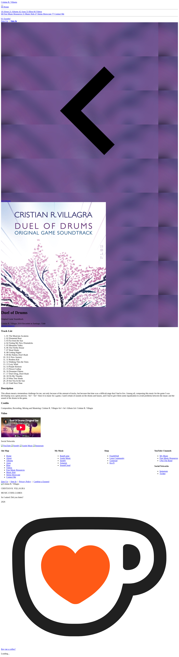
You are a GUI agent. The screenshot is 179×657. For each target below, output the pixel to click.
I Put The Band (166, 460)
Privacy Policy (25, 481)
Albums (9, 460)
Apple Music (65, 458)
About (9, 458)
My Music (164, 456)
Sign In (13, 21)
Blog (8, 465)
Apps (8, 463)
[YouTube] (6, 446)
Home (8, 456)
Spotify (63, 460)
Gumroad (113, 460)
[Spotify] (15, 446)
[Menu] (2, 5)
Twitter (163, 473)
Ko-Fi (112, 463)
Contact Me (11, 477)
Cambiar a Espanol (41, 481)
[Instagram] (38, 446)
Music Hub (11, 472)
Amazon (11, 326)
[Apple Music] (26, 446)
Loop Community (117, 458)
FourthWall (114, 456)
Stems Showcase (13, 475)
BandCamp (64, 456)
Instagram (164, 471)
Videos (9, 468)
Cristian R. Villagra (9, 2)
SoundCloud (65, 465)
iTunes (4, 326)
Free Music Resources (15, 470)
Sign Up (4, 21)
